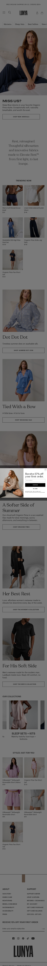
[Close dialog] (45, 470)
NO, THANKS (35, 488)
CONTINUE (35, 484)
